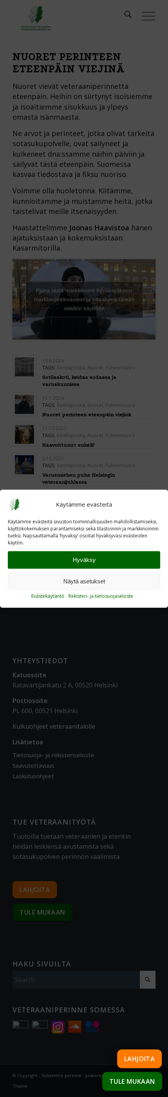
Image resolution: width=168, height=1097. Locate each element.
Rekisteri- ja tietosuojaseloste (100, 596)
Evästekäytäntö (47, 596)
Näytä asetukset (84, 581)
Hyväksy (84, 559)
